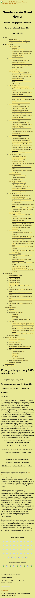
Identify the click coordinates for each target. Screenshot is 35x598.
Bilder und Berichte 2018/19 (15, 136)
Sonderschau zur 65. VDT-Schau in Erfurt (21, 119)
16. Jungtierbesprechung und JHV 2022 (21, 195)
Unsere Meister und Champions (16, 312)
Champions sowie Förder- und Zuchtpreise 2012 (23, 324)
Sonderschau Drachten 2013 (18, 62)
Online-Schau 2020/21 (17, 179)
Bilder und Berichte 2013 (14, 58)
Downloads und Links (10, 365)
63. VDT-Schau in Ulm (17, 80)
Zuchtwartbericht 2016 (14, 284)
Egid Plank (14, 355)
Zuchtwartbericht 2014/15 (14, 282)
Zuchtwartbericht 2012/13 (14, 278)
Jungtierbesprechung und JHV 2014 (20, 72)
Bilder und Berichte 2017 (14, 120)
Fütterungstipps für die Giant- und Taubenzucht (19, 348)
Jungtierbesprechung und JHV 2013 (20, 60)
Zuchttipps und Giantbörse (11, 337)
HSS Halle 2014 (16, 83)
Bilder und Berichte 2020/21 (15, 174)
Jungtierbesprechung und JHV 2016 (20, 106)
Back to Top (4, 590)
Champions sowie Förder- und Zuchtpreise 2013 (23, 326)
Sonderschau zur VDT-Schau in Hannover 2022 (23, 207)
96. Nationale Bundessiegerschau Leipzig (21, 81)
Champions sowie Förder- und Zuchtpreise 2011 (23, 323)
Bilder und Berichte (9, 44)
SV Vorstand (11, 309)
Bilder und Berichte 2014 (14, 71)
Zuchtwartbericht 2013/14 (14, 280)
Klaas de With (15, 356)
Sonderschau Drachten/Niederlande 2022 (21, 198)
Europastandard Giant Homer (15, 275)
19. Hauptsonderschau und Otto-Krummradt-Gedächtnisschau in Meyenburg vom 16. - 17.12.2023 (22, 227)
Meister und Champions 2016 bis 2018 (21, 319)
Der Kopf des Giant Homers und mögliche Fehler (20, 346)
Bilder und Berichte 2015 (14, 85)
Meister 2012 (15, 314)
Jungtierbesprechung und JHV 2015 (20, 87)
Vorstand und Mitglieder (10, 307)
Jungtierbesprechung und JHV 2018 (20, 138)
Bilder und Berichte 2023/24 (15, 213)
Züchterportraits (12, 349)
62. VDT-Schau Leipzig (17, 67)
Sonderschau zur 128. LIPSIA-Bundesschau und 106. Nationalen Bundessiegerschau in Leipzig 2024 (23, 243)
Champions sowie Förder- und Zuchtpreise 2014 (23, 328)
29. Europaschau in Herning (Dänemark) (21, 140)
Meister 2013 (15, 316)
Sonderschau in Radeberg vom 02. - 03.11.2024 (23, 236)
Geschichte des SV (13, 39)
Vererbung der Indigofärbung (15, 344)
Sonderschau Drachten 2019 (18, 161)
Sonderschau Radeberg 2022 (18, 197)
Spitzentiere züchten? (13, 340)
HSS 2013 (14, 69)
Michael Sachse (15, 353)
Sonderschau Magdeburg (18, 49)
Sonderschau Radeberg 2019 (18, 159)
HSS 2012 (14, 48)
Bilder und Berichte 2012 (14, 46)
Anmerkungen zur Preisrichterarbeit (20, 135)
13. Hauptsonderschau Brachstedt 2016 (21, 103)
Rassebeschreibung (9, 273)
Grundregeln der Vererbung (15, 342)
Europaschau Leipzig (17, 55)
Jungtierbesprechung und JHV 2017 (20, 122)
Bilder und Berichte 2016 (14, 104)
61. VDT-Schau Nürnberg (18, 56)
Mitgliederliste (12, 310)
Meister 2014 (15, 317)
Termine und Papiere (9, 364)
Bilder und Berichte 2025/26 (15, 253)
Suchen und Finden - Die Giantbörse (17, 339)
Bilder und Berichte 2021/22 (15, 181)
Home (6, 37)
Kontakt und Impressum (14, 335)
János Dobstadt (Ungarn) (18, 358)
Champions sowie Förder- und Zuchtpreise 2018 (23, 333)
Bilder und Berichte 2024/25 (15, 230)
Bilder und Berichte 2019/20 (15, 154)
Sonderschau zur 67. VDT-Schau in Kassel (22, 152)
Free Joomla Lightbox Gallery (5, 586)
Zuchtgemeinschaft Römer (18, 351)
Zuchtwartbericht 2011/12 (14, 277)
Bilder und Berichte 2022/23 (15, 193)
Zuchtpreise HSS (12, 321)
